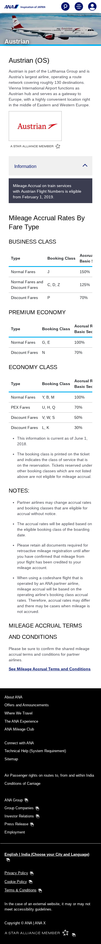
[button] (50, 166)
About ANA (13, 697)
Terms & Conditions (20, 890)
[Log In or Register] (92, 6)
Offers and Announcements (26, 705)
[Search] (65, 6)
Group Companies (19, 808)
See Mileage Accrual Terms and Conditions (50, 669)
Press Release (16, 824)
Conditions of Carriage (22, 783)
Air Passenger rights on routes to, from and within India (49, 775)
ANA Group (13, 800)
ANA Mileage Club (19, 729)
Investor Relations (19, 816)
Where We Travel (18, 713)
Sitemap (11, 759)
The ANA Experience (21, 721)
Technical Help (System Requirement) (35, 751)
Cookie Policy (15, 882)
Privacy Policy (16, 873)
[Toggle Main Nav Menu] (79, 6)
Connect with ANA (19, 743)
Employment (14, 832)
